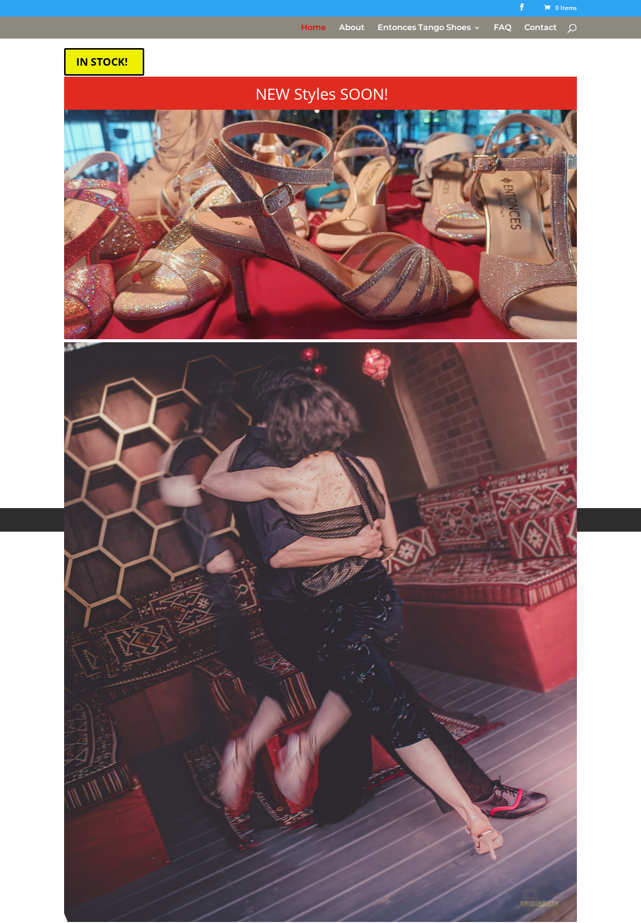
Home (313, 28)
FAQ (502, 28)
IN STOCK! (102, 62)
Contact (540, 28)
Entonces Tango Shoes (424, 28)
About (352, 28)
